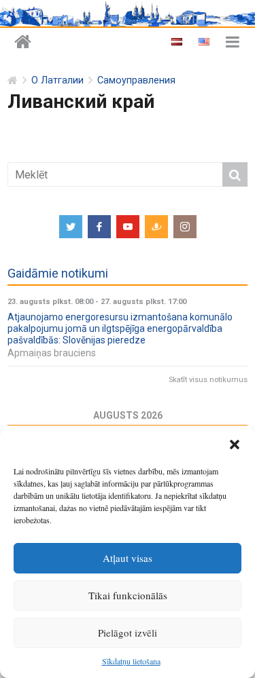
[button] (234, 444)
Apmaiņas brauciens (51, 352)
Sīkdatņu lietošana (131, 661)
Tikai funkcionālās (127, 595)
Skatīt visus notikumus (208, 379)
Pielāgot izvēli (127, 632)
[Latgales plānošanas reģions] (22, 42)
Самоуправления (136, 80)
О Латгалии (57, 80)
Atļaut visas (127, 558)
